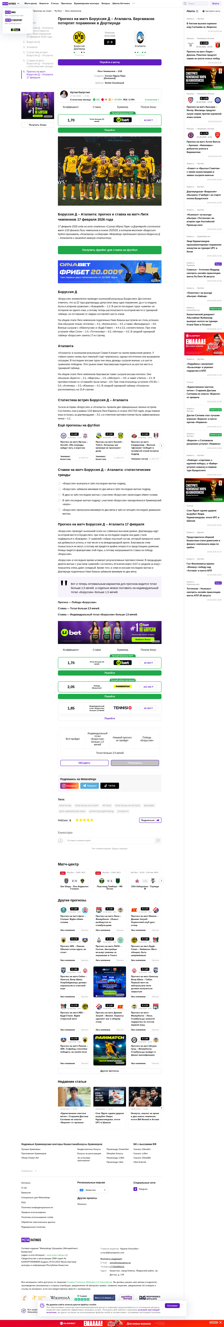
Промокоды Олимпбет (118, 1149)
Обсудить (84, 763)
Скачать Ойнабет (142, 1149)
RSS (23, 1202)
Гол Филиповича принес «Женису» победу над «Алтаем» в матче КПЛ (200, 567)
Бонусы (106, 3)
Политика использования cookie (37, 1217)
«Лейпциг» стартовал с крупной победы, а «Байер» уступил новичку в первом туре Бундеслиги (202, 465)
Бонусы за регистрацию (89, 1153)
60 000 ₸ (148, 120)
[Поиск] (185, 3)
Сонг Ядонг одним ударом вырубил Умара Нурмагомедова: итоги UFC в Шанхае (110, 1118)
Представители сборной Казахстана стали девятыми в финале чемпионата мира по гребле (203, 542)
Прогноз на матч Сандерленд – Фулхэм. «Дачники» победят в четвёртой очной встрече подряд (145, 448)
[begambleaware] (104, 1298)
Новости (44, 3)
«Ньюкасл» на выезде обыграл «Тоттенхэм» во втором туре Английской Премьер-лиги (200, 219)
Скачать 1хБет (140, 1153)
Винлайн (149, 805)
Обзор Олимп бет (30, 1158)
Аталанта (140, 46)
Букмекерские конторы (86, 3)
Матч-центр (31, 3)
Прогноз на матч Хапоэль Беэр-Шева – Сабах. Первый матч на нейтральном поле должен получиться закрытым (144, 984)
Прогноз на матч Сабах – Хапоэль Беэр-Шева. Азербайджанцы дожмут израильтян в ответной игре (73, 982)
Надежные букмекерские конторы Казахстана (49, 1144)
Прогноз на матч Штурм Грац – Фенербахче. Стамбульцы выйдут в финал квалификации (143, 1050)
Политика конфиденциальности (37, 1207)
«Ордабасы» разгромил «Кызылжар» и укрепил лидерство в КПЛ (200, 367)
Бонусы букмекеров (89, 1144)
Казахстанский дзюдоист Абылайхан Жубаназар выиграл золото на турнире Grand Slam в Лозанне (202, 319)
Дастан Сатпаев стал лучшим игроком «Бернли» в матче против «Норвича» (203, 418)
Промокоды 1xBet (115, 1158)
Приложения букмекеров (33, 1153)
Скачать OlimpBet (142, 1158)
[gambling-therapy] (126, 1298)
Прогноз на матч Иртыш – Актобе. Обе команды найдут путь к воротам (74, 445)
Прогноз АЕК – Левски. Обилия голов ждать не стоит (73, 949)
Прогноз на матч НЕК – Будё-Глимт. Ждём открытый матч (72, 1015)
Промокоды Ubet (115, 1162)
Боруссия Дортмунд (79, 47)
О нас (24, 1187)
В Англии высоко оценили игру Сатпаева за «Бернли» (202, 25)
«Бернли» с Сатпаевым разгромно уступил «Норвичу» (204, 442)
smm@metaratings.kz (120, 1262)
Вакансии (26, 1192)
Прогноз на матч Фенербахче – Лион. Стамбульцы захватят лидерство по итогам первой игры (143, 1018)
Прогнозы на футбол (127, 805)
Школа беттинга (121, 3)
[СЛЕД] (162, 446)
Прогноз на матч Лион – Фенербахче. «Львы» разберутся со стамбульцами (108, 920)
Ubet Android (139, 1162)
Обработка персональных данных (38, 1222)
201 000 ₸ (148, 687)
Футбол (107, 805)
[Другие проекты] (11, 3)
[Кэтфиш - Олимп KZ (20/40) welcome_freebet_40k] (112, 1323)
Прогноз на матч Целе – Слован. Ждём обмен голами (73, 919)
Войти (215, 3)
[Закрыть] (219, 1323)
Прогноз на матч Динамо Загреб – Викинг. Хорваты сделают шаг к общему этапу (110, 1017)
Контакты (25, 1183)
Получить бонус (37, 112)
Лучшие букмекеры (30, 1149)
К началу (31, 20)
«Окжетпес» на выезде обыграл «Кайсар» (199, 294)
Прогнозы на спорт (87, 805)
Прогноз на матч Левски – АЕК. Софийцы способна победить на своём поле (74, 1049)
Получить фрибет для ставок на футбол (109, 249)
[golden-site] (39, 1298)
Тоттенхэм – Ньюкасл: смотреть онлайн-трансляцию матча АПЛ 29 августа (203, 592)
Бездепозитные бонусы (89, 1149)
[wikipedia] (60, 1298)
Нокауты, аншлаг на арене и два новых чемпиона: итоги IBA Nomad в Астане (145, 1116)
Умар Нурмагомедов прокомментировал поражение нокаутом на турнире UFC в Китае (204, 246)
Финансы (82, 1204)
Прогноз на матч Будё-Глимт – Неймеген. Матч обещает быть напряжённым (144, 951)
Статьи (55, 3)
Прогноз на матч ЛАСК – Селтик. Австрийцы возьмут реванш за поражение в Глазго (109, 951)
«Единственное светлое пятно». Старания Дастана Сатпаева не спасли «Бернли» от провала (74, 1118)
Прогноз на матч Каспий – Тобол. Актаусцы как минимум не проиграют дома (109, 446)
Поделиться (147, 820)
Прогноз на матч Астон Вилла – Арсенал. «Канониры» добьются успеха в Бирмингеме (203, 146)
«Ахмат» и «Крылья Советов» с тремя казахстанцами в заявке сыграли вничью (203, 171)
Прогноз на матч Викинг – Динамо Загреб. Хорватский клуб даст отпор (144, 920)
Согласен (172, 1305)
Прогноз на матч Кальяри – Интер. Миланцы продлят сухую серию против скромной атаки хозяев (204, 112)
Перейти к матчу (110, 62)
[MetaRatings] (31, 1240)
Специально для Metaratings (35, 1197)
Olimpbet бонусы (115, 1153)
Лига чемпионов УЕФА (72, 811)
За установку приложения (83, 1159)
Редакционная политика (33, 1227)
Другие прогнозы (72, 900)
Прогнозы (66, 3)
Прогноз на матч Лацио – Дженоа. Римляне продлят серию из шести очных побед (203, 55)
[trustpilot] (82, 1298)
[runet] (24, 1298)
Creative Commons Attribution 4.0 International (89, 1282)
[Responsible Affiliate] (150, 1297)
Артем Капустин (80, 92)
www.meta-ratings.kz (57, 1255)
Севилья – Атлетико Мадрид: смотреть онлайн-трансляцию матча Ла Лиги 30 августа (203, 273)
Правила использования (33, 1212)
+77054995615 (117, 1266)
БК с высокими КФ (144, 1144)
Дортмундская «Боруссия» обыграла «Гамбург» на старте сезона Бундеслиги (204, 195)
